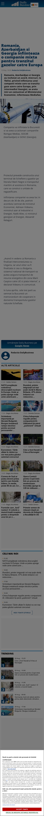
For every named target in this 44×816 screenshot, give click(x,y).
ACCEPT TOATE (22, 809)
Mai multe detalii (12, 768)
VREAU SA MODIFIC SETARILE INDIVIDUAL (22, 812)
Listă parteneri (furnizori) (8, 804)
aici (7, 780)
